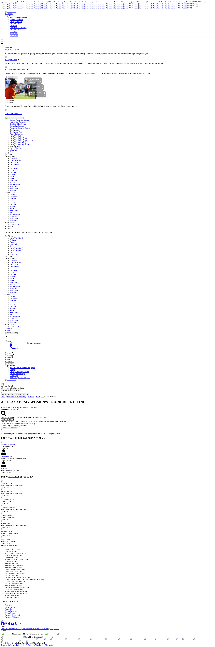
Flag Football (14, 164)
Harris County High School (15, 573)
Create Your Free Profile (9, 428)
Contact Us (9, 14)
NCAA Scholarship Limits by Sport (22, 368)
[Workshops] (10, 110)
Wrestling (13, 190)
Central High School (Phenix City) (17, 591)
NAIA (12, 252)
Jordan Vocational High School (16, 581)
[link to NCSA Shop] (10, 12)
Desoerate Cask (6, 456)
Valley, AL (40, 397)
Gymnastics (14, 168)
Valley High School (12, 551)
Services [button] (8, 353)
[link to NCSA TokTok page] (9, 625)
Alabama (31, 397)
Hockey (12, 170)
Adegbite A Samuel (8, 444)
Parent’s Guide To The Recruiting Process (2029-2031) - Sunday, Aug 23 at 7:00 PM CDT (49, 2)
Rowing (13, 174)
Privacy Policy (15, 645)
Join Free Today (11, 333)
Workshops (14, 376)
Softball (12, 178)
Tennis (12, 182)
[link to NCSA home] (4, 621)
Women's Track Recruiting (16, 397)
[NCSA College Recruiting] (11, 42)
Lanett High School (12, 561)
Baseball (13, 194)
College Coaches (16, 22)
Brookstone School (12, 575)
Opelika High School (12, 563)
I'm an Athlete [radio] (15, 390)
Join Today (9, 363)
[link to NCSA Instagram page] (6, 625)
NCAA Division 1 (16, 238)
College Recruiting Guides (19, 120)
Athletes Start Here (22, 394)
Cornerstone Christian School (15, 553)
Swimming (14, 180)
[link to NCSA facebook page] (2, 625)
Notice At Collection (28, 645)
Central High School (12, 595)
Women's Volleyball (12, 617)
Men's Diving (10, 613)
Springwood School (12, 557)
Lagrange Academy (12, 597)
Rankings (13, 254)
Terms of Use (5, 645)
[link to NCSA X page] (16, 625)
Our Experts (20, 629)
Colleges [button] (8, 357)
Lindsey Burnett (6, 515)
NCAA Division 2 (16, 248)
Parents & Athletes (16, 20)
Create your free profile (46, 421)
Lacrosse (13, 172)
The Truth (4, 468)
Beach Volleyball (16, 160)
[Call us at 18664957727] (10, 40)
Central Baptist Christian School (16, 559)
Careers (36, 629)
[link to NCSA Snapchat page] (19, 625)
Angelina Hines (6, 531)
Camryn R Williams (8, 507)
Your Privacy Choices (43, 645)
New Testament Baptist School (16, 593)
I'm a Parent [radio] (6, 390)
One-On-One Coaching (18, 28)
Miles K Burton (6, 523)
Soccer (12, 176)
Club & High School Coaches (16, 69)
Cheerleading (14, 224)
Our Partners (29, 629)
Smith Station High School (14, 571)
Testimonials (11, 629)
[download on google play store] (63, 634)
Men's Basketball (11, 611)
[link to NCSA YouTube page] (12, 625)
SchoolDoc (14, 36)
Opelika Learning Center (14, 565)
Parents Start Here (8, 394)
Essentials (13, 26)
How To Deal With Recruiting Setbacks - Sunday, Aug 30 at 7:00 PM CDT (173, 2)
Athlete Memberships (17, 374)
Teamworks (14, 34)
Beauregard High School (14, 589)
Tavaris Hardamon (7, 491)
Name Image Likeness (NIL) (20, 378)
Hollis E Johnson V (8, 539)
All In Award (43, 629)
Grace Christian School (13, 585)
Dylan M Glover (7, 483)
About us (4, 629)
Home (3, 397)
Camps (7, 330)
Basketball (13, 158)
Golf (11, 166)
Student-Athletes (11, 50)
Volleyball (13, 186)
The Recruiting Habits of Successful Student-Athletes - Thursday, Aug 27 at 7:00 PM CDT (114, 2)
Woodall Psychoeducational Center (17, 577)
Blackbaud (13, 32)
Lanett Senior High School (14, 555)
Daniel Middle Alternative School (17, 587)
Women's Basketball (12, 615)
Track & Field (15, 184)
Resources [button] (9, 355)
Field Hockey (14, 162)
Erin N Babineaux (7, 499)
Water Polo (14, 188)
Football (13, 198)
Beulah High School (12, 549)
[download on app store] (51, 634)
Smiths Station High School (15, 569)
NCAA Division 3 (16, 250)
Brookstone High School (14, 583)
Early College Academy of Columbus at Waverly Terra (24, 579)
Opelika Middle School (13, 567)
